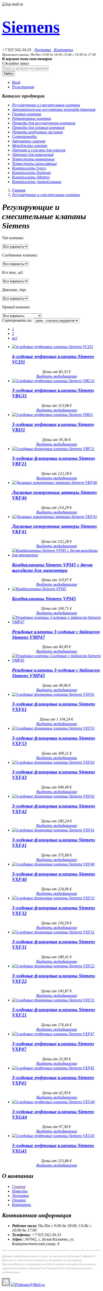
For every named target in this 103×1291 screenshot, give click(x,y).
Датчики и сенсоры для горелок (39, 150)
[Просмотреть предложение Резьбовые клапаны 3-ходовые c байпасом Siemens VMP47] (56, 622)
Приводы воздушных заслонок (37, 132)
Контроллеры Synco (29, 168)
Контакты (63, 50)
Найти (8, 73)
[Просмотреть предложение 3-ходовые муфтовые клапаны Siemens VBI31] (52, 414)
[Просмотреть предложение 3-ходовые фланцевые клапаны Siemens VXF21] (53, 1000)
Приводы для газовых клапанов (38, 127)
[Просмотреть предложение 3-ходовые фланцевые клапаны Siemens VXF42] (53, 796)
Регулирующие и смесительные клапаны (46, 105)
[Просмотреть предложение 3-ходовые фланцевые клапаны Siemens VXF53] (53, 728)
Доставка (42, 50)
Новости (20, 1191)
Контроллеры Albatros (31, 177)
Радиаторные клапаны (31, 118)
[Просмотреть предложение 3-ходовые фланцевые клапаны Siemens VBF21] (53, 449)
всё (14, 338)
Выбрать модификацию (56, 376)
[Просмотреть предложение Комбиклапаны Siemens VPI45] (39, 589)
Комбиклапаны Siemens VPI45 (44, 598)
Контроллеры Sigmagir (31, 172)
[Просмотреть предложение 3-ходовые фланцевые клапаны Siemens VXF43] (53, 762)
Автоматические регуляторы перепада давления (53, 109)
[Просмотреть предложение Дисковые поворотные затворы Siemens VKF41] (54, 516)
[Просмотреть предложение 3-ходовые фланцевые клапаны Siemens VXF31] (53, 932)
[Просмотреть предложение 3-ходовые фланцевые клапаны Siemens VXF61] (53, 694)
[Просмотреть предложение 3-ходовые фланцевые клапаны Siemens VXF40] (53, 864)
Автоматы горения (28, 141)
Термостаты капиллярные (34, 163)
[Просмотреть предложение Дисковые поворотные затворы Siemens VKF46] (54, 482)
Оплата (19, 1200)
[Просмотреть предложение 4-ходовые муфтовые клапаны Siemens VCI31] (52, 347)
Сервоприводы (24, 136)
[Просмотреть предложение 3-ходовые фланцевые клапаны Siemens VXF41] (53, 830)
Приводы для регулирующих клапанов (43, 123)
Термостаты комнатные (33, 159)
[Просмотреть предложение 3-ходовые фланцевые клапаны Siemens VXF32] (53, 898)
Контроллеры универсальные (37, 182)
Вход (16, 82)
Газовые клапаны (26, 114)
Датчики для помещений (33, 154)
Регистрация (23, 87)
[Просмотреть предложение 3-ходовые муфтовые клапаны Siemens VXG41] (53, 1136)
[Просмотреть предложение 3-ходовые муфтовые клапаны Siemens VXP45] (53, 1068)
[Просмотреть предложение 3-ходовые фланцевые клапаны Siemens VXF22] (53, 966)
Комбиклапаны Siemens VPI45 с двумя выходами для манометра (52, 567)
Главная (18, 190)
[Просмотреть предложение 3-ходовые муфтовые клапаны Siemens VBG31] (53, 381)
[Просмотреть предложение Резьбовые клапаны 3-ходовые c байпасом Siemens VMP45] (56, 660)
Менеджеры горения (29, 145)
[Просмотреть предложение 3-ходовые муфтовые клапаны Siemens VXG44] (53, 1102)
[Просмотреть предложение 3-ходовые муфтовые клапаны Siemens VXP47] (53, 1034)
